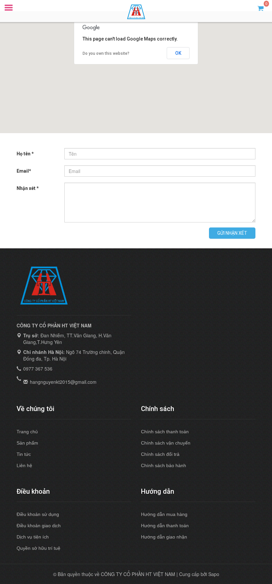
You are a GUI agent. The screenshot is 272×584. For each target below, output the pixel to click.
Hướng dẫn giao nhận (164, 537)
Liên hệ (24, 465)
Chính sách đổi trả (160, 454)
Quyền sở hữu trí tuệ (38, 548)
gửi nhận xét (232, 233)
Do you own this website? (106, 53)
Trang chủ (27, 431)
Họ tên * (25, 153)
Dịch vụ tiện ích (33, 537)
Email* (24, 171)
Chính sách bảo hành (163, 465)
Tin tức (24, 454)
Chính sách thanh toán (165, 431)
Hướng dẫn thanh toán (165, 525)
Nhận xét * (28, 188)
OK (178, 53)
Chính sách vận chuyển (165, 443)
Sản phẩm (27, 443)
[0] (260, 8)
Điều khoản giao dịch (39, 525)
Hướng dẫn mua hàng (164, 514)
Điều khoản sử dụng (38, 514)
